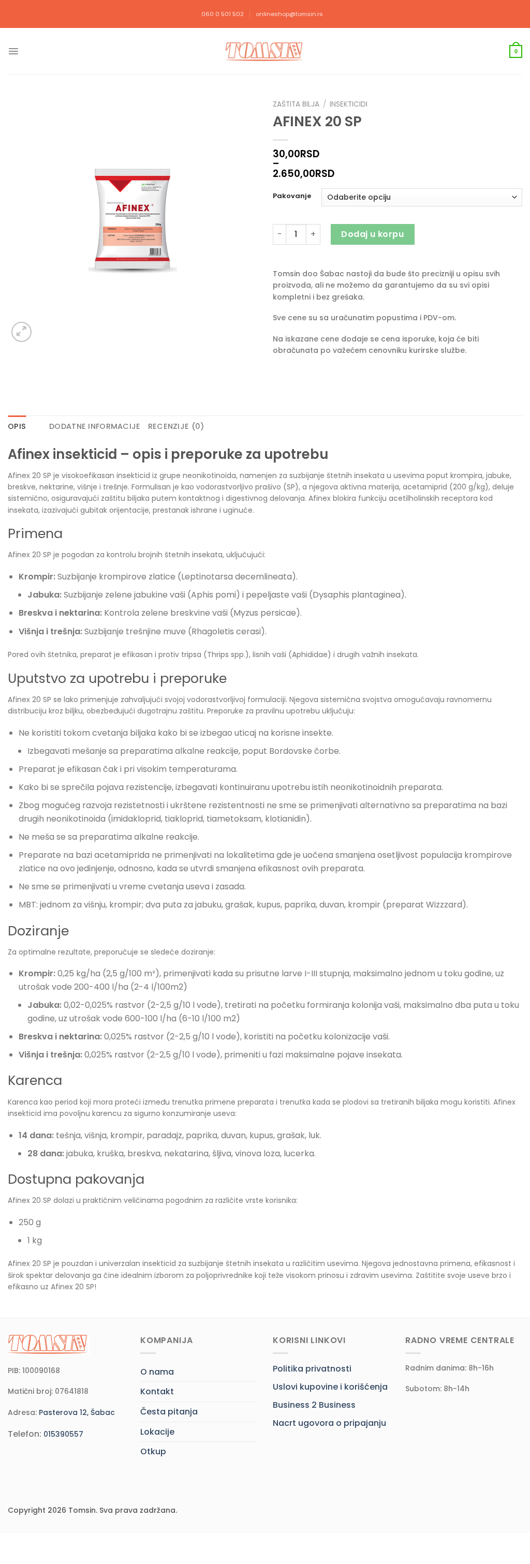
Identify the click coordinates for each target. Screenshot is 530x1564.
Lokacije (157, 1432)
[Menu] (13, 51)
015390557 (63, 1434)
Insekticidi (348, 104)
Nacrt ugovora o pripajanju (329, 1423)
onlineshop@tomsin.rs (289, 14)
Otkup (153, 1451)
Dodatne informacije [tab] (94, 426)
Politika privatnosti (312, 1369)
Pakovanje (292, 196)
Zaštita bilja (296, 104)
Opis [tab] (17, 426)
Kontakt (157, 1391)
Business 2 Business (314, 1405)
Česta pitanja (169, 1412)
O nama (157, 1372)
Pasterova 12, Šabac (77, 1412)
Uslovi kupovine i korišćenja (330, 1387)
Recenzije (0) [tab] (176, 426)
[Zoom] (21, 332)
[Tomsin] (265, 51)
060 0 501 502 (222, 14)
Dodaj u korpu (372, 234)
